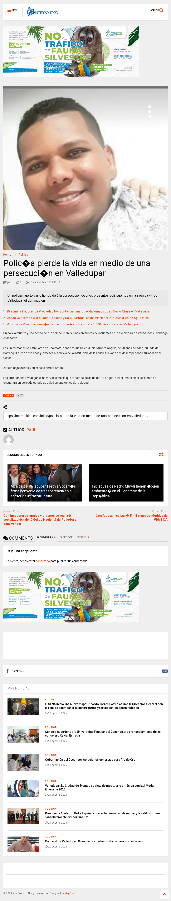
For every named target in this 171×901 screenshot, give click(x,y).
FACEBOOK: (66, 537)
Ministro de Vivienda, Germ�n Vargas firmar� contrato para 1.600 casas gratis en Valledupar (72, 324)
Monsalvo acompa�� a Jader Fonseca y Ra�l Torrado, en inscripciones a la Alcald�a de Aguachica (77, 318)
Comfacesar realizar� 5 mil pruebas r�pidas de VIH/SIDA (132, 518)
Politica (51, 699)
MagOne (69, 893)
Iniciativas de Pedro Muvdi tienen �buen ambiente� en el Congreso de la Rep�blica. (125, 491)
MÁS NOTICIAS (19, 688)
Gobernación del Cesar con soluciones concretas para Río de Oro (90, 759)
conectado (43, 561)
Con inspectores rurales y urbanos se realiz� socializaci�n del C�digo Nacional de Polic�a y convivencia (39, 520)
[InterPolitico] (40, 17)
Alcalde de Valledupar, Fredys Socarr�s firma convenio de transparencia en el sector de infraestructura (43, 491)
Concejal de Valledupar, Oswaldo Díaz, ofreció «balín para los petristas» (94, 841)
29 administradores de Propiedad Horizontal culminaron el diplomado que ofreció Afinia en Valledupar (78, 311)
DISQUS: (83, 537)
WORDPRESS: (46, 537)
